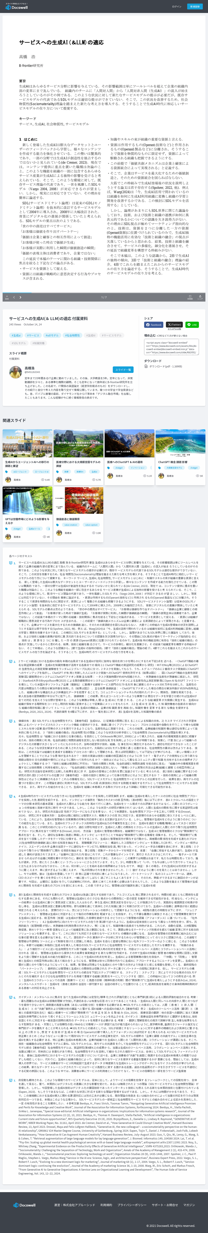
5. (15, 895)
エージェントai (41, 471)
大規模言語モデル (174, 467)
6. (15, 998)
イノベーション (137, 467)
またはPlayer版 (174, 329)
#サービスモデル (112, 335)
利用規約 (106, 1205)
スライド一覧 (123, 370)
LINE (194, 324)
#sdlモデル (52, 335)
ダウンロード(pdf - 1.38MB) (165, 366)
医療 (66, 471)
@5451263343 (32, 372)
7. (15, 1081)
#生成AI (90, 335)
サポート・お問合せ (165, 1205)
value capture (91, 524)
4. (15, 796)
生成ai (94, 471)
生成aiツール (34, 528)
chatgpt (119, 467)
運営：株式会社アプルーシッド (74, 1205)
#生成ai (16, 335)
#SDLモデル (19, 343)
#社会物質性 (72, 335)
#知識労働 (38, 343)
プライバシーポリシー (132, 1205)
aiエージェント (20, 471)
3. (15, 721)
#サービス (33, 335)
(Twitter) (176, 324)
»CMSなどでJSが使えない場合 (171, 335)
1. (15, 563)
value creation (71, 524)
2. (15, 662)
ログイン (176, 6)
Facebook (156, 324)
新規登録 (195, 6)
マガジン (189, 1205)
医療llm (80, 471)
